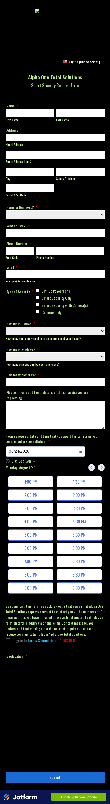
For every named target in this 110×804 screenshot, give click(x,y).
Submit (55, 777)
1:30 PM (79, 482)
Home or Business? (21, 207)
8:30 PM (79, 575)
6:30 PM (79, 548)
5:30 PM (79, 535)
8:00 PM (31, 575)
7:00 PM (30, 561)
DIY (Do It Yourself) (56, 291)
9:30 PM (79, 588)
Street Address (15, 144)
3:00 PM (31, 508)
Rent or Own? (17, 226)
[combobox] (84, 61)
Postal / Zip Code (16, 195)
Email (11, 267)
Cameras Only (51, 312)
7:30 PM (79, 561)
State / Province (66, 178)
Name (12, 106)
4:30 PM (79, 522)
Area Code (12, 257)
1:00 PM (31, 482)
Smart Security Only (56, 298)
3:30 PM (79, 508)
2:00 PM (31, 495)
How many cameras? (22, 374)
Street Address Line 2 (19, 161)
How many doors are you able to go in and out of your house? (43, 338)
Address (13, 130)
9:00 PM (31, 588)
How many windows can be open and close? (33, 364)
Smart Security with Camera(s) (65, 305)
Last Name (62, 120)
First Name (12, 120)
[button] (21, 461)
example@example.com (21, 281)
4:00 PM (31, 522)
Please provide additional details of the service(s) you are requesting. (47, 395)
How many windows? (22, 349)
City (8, 178)
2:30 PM (79, 495)
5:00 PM (31, 535)
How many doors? (20, 323)
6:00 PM (31, 548)
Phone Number (18, 243)
